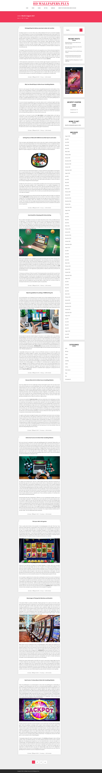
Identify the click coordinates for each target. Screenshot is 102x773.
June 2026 (67, 142)
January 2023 (67, 269)
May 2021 (67, 325)
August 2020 (67, 331)
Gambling (53, 8)
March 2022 (67, 294)
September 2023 (68, 244)
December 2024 (68, 198)
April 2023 (67, 260)
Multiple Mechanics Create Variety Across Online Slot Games (73, 43)
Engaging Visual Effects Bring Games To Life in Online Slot (74, 60)
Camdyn (30, 77)
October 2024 (67, 204)
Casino (39, 8)
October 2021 (67, 309)
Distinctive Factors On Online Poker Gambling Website (39, 438)
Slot (66, 376)
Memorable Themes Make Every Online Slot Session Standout (73, 47)
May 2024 (67, 219)
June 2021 (67, 322)
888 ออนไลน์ (26, 197)
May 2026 (67, 145)
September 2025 (68, 170)
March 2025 (67, 188)
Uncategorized (68, 379)
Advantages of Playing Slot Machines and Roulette (39, 598)
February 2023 (68, 266)
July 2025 (67, 176)
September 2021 (68, 312)
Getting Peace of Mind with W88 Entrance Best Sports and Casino (39, 138)
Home (27, 8)
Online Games (67, 370)
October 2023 (67, 241)
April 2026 (67, 148)
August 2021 (67, 315)
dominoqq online (56, 506)
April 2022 (67, 291)
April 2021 (67, 328)
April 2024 (67, 222)
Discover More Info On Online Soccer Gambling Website (39, 380)
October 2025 (67, 167)
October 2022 (67, 272)
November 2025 (68, 164)
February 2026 (68, 154)
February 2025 (68, 191)
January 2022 (67, 300)
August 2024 (67, 210)
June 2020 (67, 334)
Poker (33, 8)
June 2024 (67, 216)
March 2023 (67, 263)
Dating (66, 357)
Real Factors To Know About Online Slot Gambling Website (39, 680)
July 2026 (67, 139)
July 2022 (67, 281)
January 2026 (67, 157)
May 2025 (67, 182)
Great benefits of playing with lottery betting (39, 215)
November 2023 (68, 238)
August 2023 (67, 247)
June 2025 (67, 179)
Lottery (66, 367)
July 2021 (67, 318)
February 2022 (68, 297)
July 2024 (67, 213)
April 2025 (67, 185)
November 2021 (68, 306)
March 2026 (67, 151)
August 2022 (67, 278)
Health (66, 364)
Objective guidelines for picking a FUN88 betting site (39, 293)
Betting (45, 8)
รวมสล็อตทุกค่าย (41, 650)
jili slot (45, 738)
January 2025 (67, 195)
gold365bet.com (49, 585)
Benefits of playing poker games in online (67, 8)
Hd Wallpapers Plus (51, 3)
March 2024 (67, 226)
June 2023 (67, 253)
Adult (66, 348)
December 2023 (68, 235)
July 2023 (67, 250)
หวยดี (59, 265)
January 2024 (67, 232)
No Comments (48, 77)
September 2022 (68, 275)
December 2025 (68, 161)
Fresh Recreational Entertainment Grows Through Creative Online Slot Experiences (73, 56)
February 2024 (68, 229)
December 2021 (68, 303)
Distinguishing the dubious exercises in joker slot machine (39, 28)
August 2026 (67, 136)
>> (45, 762)
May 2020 (67, 337)
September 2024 (68, 207)
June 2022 (67, 284)
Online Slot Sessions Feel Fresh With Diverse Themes (73, 51)
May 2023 (67, 256)
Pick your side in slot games (40, 521)
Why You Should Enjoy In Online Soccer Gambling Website (39, 84)
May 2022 (67, 287)
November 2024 (68, 201)
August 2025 (67, 173)
